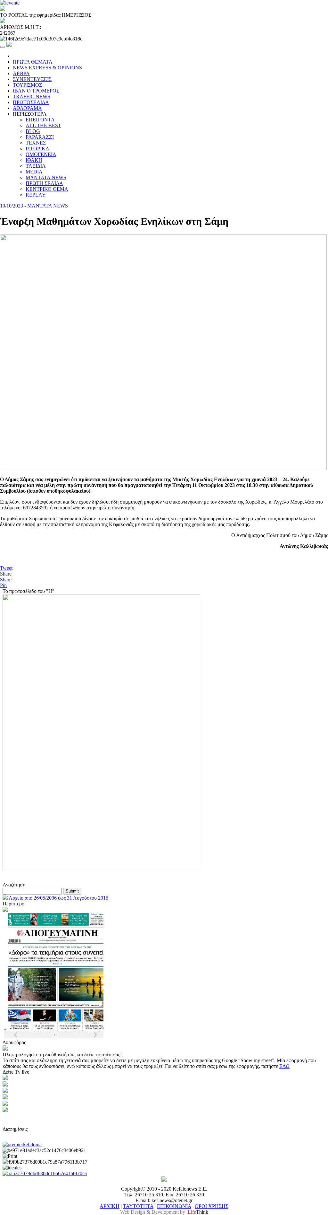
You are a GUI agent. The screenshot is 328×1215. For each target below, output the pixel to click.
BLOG (33, 131)
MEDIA (34, 171)
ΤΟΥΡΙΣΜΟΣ (27, 85)
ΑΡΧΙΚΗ (109, 1206)
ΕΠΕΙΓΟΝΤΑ (40, 119)
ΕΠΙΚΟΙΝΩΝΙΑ (174, 1206)
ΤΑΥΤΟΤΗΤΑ (138, 1206)
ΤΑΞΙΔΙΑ (36, 166)
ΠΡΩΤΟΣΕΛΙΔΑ (31, 102)
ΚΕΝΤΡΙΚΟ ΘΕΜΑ (47, 189)
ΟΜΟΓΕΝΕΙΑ (41, 154)
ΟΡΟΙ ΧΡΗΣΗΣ (211, 1206)
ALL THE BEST (43, 125)
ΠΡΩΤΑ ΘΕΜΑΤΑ (33, 62)
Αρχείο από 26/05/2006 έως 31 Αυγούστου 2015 (58, 898)
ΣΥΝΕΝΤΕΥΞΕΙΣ (32, 79)
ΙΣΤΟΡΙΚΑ (37, 148)
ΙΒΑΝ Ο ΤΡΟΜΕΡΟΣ (36, 90)
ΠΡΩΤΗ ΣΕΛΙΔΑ (44, 183)
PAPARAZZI (40, 137)
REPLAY (36, 195)
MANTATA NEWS (46, 177)
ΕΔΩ (284, 1066)
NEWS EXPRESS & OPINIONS (47, 67)
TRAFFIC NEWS (31, 96)
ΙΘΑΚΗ (34, 160)
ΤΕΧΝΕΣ (36, 142)
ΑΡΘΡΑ (21, 73)
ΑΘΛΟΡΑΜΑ (27, 108)
